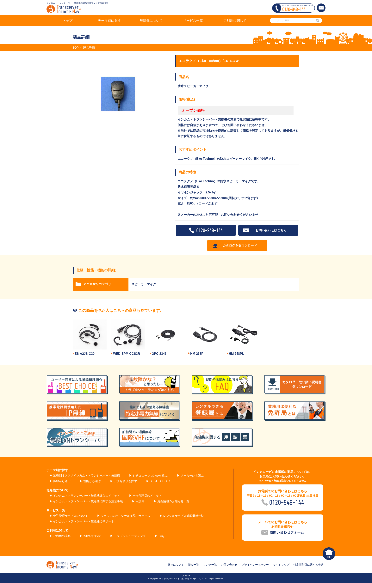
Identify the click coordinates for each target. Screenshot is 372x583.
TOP (76, 47)
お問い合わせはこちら (271, 230)
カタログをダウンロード (240, 245)
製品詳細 (89, 47)
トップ (67, 20)
